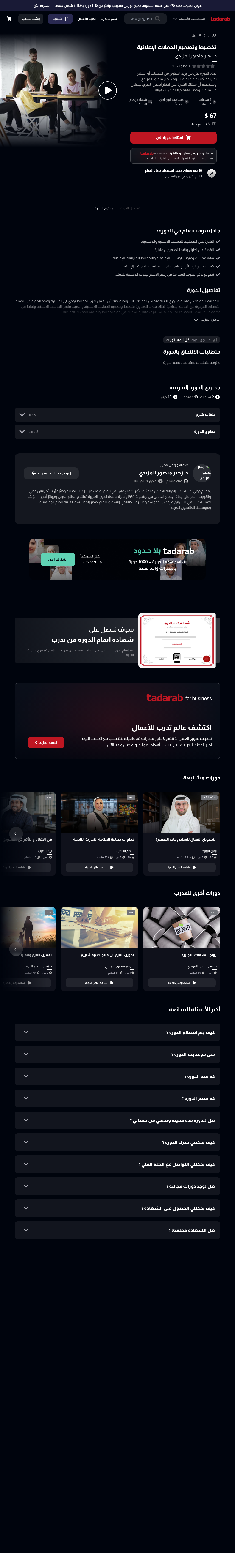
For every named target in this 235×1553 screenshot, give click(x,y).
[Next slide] (16, 834)
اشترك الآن (42, 6)
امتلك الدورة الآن (169, 137)
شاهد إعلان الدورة (179, 867)
